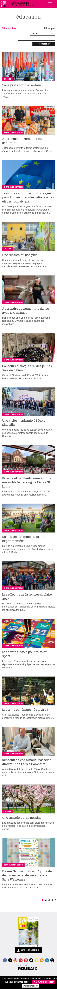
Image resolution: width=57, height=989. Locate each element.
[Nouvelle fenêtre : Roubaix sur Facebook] (5, 960)
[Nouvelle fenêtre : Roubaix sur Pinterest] (26, 960)
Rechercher (44, 43)
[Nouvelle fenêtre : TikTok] (31, 960)
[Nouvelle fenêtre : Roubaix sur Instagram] (15, 960)
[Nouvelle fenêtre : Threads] (52, 960)
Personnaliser (30, 985)
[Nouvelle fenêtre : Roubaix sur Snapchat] (36, 960)
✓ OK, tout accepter (43, 982)
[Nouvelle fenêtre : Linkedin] (47, 960)
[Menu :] (49, 4)
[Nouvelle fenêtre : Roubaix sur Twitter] (10, 960)
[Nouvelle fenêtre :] (21, 960)
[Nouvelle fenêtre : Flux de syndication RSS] (42, 960)
